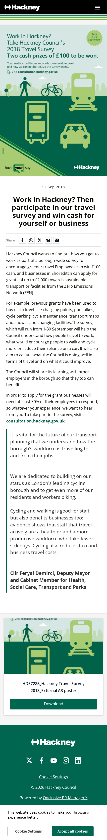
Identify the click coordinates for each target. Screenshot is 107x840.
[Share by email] (56, 240)
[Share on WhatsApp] (31, 240)
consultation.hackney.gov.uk (35, 421)
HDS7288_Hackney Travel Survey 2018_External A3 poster (53, 687)
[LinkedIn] (78, 760)
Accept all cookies (72, 831)
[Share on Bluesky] (48, 240)
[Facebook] (41, 760)
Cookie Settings (53, 777)
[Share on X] (39, 240)
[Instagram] (66, 760)
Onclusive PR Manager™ (65, 797)
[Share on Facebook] (22, 240)
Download (53, 703)
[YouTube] (54, 760)
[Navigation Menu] (98, 7)
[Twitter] (29, 760)
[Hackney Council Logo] (53, 742)
